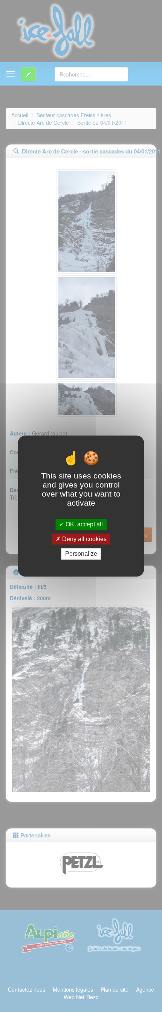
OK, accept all (83, 524)
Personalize (81, 554)
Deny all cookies (84, 539)
